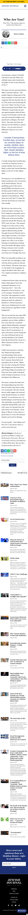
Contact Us (14, 897)
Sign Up (13, 465)
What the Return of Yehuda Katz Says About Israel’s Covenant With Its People (18, 542)
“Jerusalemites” (15, 832)
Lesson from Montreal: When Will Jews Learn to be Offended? (18, 619)
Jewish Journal (10, 6)
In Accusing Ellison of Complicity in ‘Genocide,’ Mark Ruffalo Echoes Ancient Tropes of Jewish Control (18, 785)
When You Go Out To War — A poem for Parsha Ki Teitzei (17, 820)
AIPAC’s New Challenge (18, 574)
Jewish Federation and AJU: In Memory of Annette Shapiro (18, 661)
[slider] (18, 68)
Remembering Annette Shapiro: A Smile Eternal (18, 645)
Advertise (14, 889)
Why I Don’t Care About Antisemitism (18, 485)
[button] (3, 43)
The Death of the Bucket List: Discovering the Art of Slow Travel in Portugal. (18, 808)
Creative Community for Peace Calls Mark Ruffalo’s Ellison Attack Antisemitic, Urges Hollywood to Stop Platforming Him (18, 755)
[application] (14, 69)
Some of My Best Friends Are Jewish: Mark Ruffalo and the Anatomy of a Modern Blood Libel (18, 697)
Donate (14, 902)
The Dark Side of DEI (17, 718)
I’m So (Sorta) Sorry (17, 519)
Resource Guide (14, 893)
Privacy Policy (14, 899)
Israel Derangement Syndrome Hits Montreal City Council (18, 738)
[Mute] (15, 68)
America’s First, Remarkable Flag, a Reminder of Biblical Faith (17, 500)
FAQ (14, 891)
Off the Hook (14, 558)
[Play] (4, 68)
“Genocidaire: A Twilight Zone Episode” (18, 595)
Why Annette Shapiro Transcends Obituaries (18, 634)
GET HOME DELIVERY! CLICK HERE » (14, 1)
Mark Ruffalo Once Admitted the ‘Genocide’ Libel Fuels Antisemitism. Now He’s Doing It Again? (18, 677)
